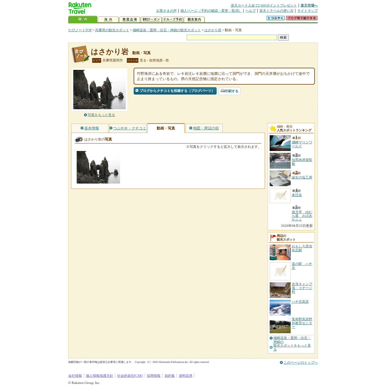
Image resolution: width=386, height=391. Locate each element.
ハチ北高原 (300, 302)
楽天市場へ (309, 5)
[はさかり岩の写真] (98, 181)
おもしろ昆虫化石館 (302, 248)
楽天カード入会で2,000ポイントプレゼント (264, 5)
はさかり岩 (212, 30)
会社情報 (75, 376)
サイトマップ (307, 11)
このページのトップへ (301, 362)
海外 (108, 19)
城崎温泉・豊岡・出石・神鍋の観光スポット (167, 30)
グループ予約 (172, 19)
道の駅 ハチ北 (302, 265)
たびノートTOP (80, 30)
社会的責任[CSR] (130, 376)
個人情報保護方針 (99, 376)
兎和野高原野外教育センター (302, 323)
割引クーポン (151, 19)
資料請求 (185, 376)
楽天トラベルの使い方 (276, 11)
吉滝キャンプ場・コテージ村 (302, 288)
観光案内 (194, 19)
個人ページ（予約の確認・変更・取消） (211, 11)
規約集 (170, 376)
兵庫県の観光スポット (112, 30)
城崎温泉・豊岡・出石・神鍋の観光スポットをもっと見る (292, 343)
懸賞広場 (129, 19)
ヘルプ (251, 11)
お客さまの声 (166, 11)
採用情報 (153, 376)
